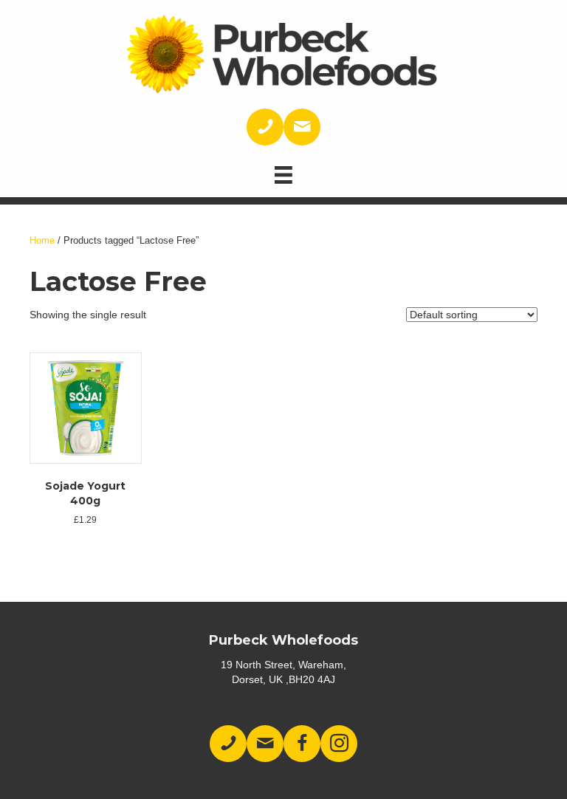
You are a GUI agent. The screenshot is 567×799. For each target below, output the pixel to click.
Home (42, 240)
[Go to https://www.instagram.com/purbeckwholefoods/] (338, 743)
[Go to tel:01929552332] (265, 127)
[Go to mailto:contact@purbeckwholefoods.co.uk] (302, 127)
